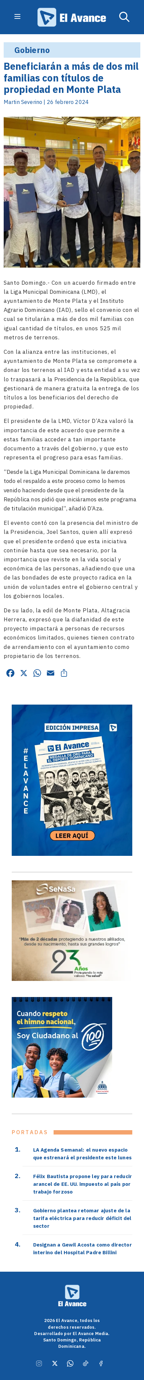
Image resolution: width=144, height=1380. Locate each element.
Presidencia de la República (90, 379)
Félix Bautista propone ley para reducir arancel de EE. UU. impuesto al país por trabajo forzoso (82, 1184)
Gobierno (32, 50)
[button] (124, 17)
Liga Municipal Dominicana (45, 291)
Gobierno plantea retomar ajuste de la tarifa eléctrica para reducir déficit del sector (82, 1218)
